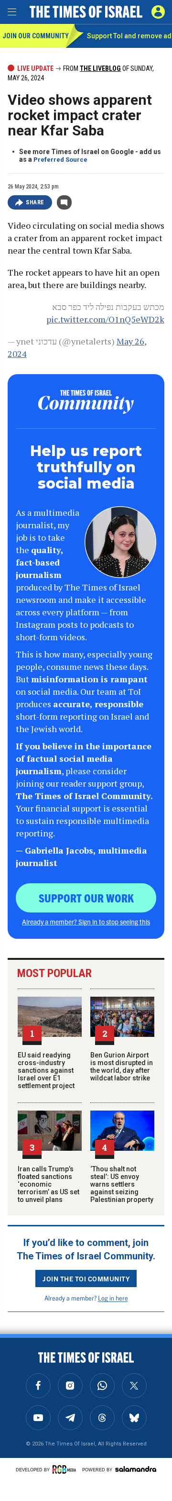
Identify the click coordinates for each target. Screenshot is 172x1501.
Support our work (86, 897)
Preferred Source (60, 159)
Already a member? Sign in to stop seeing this (86, 921)
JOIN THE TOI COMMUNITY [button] (86, 1278)
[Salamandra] (135, 1469)
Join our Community (34, 36)
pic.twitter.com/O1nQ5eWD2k (105, 319)
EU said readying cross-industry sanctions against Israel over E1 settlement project (46, 1070)
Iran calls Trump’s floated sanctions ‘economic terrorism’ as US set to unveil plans (48, 1184)
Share (35, 202)
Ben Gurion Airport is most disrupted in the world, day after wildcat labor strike (121, 1066)
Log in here (113, 1298)
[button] (158, 12)
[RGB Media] (66, 1469)
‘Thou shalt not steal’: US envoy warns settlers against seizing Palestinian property (121, 1184)
